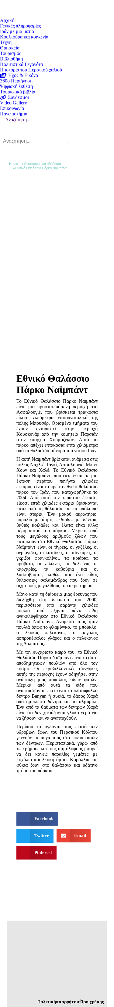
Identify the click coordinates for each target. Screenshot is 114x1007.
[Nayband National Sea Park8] (41, 788)
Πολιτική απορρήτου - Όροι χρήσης (70, 1001)
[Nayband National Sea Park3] (57, 788)
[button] (37, 819)
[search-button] (67, 142)
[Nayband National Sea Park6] (24, 788)
